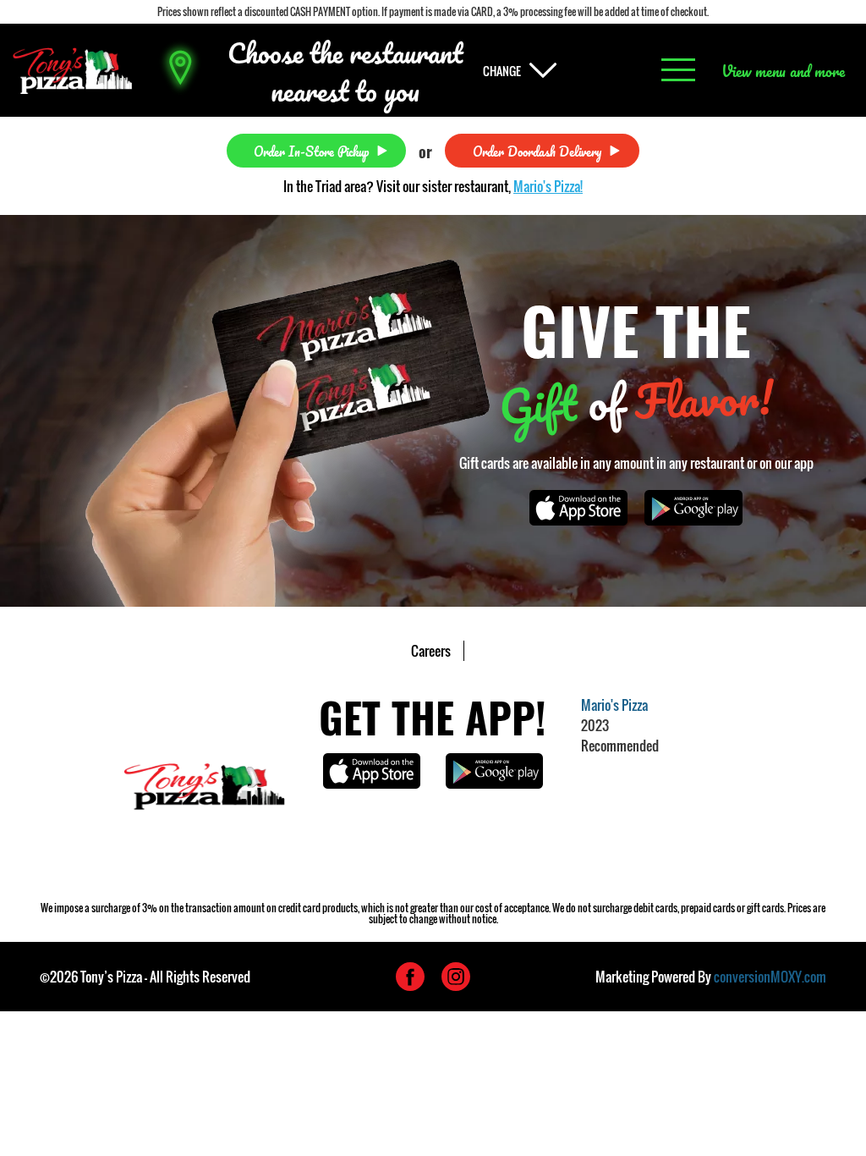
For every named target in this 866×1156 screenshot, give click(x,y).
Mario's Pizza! (548, 186)
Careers (431, 651)
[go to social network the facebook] (410, 976)
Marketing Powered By (710, 976)
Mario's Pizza (614, 705)
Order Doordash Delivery (537, 150)
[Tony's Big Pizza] (72, 70)
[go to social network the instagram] (455, 976)
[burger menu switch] (678, 70)
